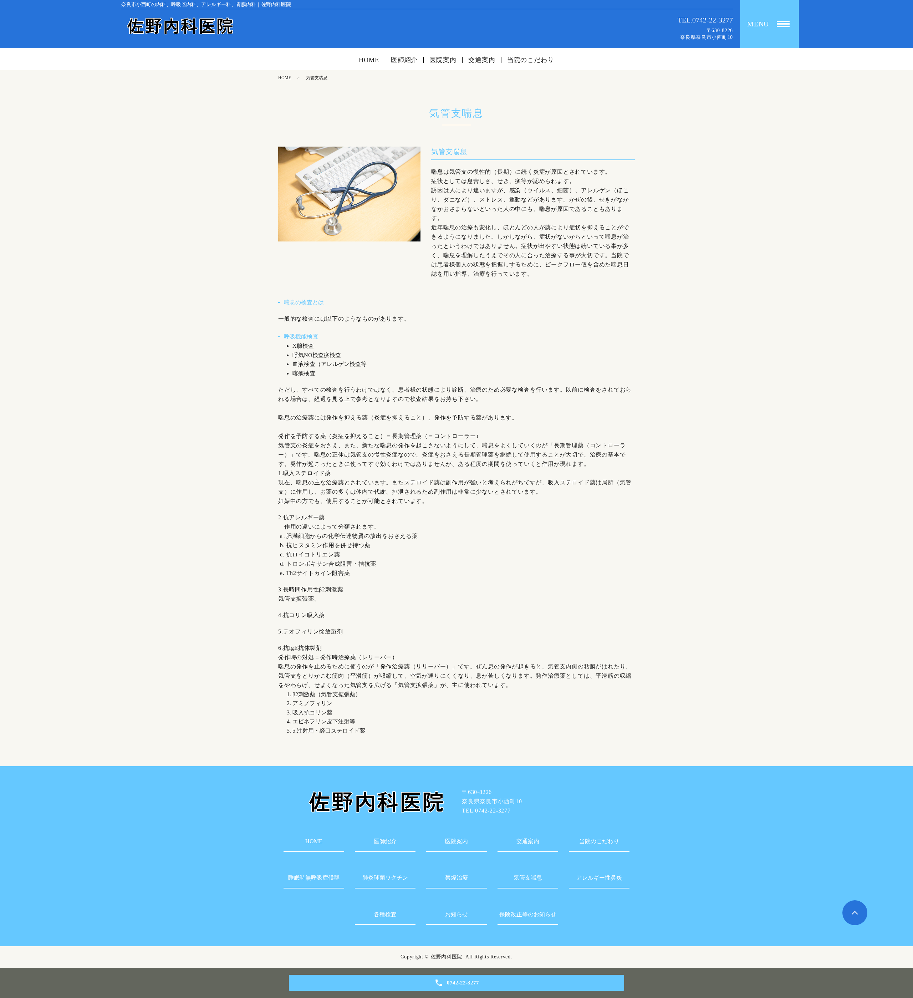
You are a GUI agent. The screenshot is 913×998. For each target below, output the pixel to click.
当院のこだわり (530, 60)
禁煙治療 (456, 878)
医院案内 (442, 60)
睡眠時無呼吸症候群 (314, 878)
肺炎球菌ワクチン (385, 878)
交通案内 (481, 60)
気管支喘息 (528, 878)
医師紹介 (404, 60)
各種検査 (385, 914)
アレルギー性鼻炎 (599, 878)
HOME (369, 60)
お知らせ (456, 914)
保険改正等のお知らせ (527, 914)
